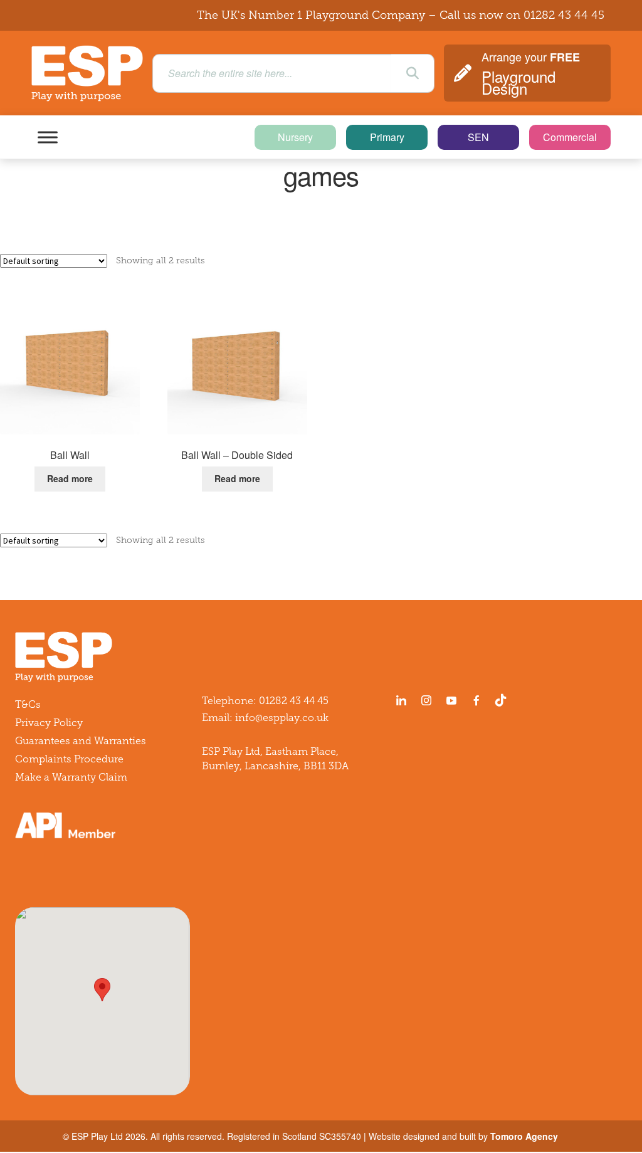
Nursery (295, 137)
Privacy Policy (49, 722)
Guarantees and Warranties (80, 740)
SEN (478, 137)
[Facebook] (476, 700)
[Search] (412, 73)
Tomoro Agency (524, 1136)
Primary (387, 137)
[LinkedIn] (401, 700)
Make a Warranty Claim (71, 777)
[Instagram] (426, 700)
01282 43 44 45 (564, 15)
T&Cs (28, 704)
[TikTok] (503, 700)
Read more (70, 478)
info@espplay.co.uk (282, 717)
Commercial (570, 137)
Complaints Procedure (69, 759)
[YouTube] (451, 700)
